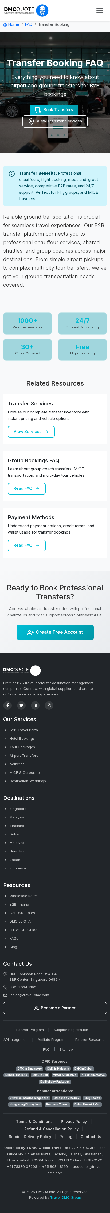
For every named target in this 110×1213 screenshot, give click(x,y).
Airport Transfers (23, 755)
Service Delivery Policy (30, 1136)
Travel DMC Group (65, 1197)
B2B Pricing (19, 904)
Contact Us (91, 1136)
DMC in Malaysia (58, 1068)
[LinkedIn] (35, 705)
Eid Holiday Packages (55, 1081)
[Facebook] (7, 705)
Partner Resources (91, 1039)
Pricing (66, 1136)
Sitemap (66, 1049)
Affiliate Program (51, 1039)
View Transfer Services (59, 121)
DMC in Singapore (30, 1068)
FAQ (28, 24)
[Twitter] (21, 705)
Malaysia (16, 817)
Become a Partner (58, 1007)
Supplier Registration (71, 1030)
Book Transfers (58, 109)
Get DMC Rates (22, 913)
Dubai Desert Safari (87, 1104)
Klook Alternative (93, 1074)
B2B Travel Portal (24, 730)
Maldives (16, 842)
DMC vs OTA (20, 921)
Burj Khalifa (92, 1098)
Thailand (16, 825)
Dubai (14, 834)
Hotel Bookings (22, 738)
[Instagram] (49, 705)
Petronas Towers (57, 1104)
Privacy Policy (74, 1121)
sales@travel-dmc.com (30, 995)
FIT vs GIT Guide (23, 930)
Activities (17, 764)
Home (13, 24)
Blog (13, 947)
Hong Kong (18, 851)
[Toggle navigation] (99, 10)
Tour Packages (22, 747)
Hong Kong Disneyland (25, 1104)
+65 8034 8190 (23, 987)
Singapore (18, 808)
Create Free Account (59, 632)
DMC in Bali (40, 1074)
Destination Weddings (27, 781)
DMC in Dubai (83, 1068)
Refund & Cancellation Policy (51, 1129)
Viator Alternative (64, 1074)
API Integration (15, 1039)
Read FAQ (23, 488)
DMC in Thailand (16, 1074)
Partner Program (30, 1030)
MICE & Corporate (24, 772)
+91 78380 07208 (22, 1166)
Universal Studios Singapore (29, 1098)
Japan (14, 859)
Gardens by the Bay (66, 1098)
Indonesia (17, 868)
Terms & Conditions (34, 1121)
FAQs (13, 938)
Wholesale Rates (23, 896)
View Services (28, 431)
